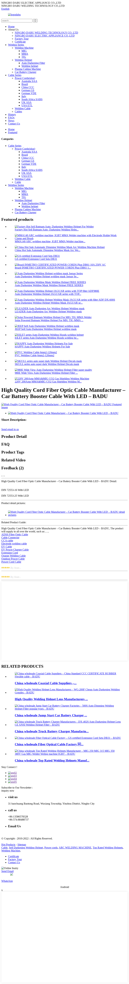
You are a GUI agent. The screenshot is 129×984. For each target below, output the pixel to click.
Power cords (51, 847)
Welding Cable (23, 108)
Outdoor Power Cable (13, 558)
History (12, 114)
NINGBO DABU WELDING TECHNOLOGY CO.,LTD (46, 32)
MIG (24, 50)
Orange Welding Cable (13, 555)
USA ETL (27, 105)
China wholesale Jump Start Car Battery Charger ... (51, 715)
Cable (18, 182)
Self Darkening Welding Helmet (26, 847)
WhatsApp (7, 881)
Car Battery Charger (25, 72)
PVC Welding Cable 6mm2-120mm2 (34, 355)
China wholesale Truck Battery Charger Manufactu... (52, 731)
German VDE (29, 93)
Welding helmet (30, 66)
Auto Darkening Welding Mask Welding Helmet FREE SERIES (49, 285)
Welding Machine (24, 47)
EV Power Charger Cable (15, 549)
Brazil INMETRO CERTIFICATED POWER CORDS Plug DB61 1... (53, 267)
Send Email (7, 871)
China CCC (28, 87)
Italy (24, 96)
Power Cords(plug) (25, 78)
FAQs (11, 117)
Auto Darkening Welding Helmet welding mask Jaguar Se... (46, 276)
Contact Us (14, 123)
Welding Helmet (23, 59)
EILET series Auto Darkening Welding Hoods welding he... (46, 337)
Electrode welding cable (14, 543)
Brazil (25, 84)
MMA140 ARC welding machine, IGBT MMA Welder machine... (50, 241)
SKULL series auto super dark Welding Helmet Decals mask (47, 364)
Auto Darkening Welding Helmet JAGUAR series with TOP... (48, 294)
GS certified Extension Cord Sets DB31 (36, 259)
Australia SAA (29, 81)
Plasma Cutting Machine (28, 69)
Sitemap (21, 844)
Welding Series (16, 44)
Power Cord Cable (11, 561)
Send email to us (10, 429)
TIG (24, 56)
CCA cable (7, 540)
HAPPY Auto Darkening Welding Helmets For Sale (42, 346)
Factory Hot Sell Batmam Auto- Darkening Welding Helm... (47, 229)
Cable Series (14, 75)
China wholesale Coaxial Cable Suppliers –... (46, 683)
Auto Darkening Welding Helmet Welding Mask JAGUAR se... (49, 302)
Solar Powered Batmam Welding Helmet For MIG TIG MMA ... (49, 320)
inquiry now (7, 790)
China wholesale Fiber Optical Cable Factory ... (49, 744)
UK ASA (27, 102)
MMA (25, 53)
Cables (18, 111)
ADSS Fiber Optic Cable (14, 534)
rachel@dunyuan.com (19, 832)
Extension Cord (9, 552)
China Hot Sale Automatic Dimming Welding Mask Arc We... (47, 250)
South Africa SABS (32, 99)
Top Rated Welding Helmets (108, 847)
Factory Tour (22, 38)
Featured (12, 132)
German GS (28, 90)
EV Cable (6, 546)
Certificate (20, 41)
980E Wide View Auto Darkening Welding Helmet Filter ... (46, 372)
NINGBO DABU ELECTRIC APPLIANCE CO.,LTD (45, 35)
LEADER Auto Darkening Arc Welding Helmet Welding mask (48, 311)
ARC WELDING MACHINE (75, 847)
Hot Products (8, 844)
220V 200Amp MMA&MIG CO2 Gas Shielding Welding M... (48, 381)
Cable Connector (10, 537)
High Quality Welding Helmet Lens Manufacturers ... (51, 699)
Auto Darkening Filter (33, 63)
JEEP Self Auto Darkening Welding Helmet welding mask (46, 329)
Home (11, 26)
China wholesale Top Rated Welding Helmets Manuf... (52, 760)
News (11, 120)
